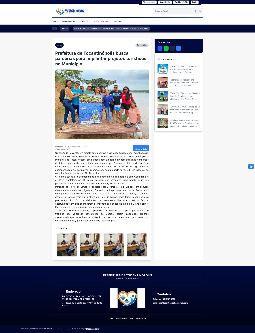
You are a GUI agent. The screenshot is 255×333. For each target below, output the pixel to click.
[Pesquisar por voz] (195, 11)
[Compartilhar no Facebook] (160, 48)
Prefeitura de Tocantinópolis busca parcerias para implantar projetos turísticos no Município (111, 28)
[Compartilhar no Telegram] (178, 48)
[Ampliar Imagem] (102, 105)
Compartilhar (142, 45)
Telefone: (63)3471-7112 (164, 299)
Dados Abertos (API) (124, 318)
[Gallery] (102, 244)
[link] (70, 11)
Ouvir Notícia (141, 149)
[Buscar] (200, 11)
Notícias (64, 28)
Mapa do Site (141, 318)
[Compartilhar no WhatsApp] (166, 48)
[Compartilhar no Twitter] (172, 48)
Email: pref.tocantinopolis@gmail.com (170, 303)
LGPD (111, 318)
